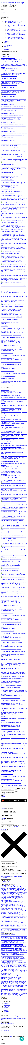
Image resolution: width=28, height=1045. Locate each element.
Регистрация (4, 796)
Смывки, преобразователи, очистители (17, 30)
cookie (10, 1036)
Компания (6, 42)
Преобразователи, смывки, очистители (16, 38)
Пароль (17, 791)
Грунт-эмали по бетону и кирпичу (15, 29)
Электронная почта (20, 788)
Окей (2, 1039)
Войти (2, 10)
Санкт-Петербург (5, 1022)
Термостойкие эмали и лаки (14, 22)
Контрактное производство (10, 47)
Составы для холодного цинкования (16, 27)
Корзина (3, 12)
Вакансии (9, 45)
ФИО (16, 862)
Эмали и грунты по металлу (14, 33)
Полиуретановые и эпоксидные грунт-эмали (12, 238)
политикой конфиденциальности (10, 827)
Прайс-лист (6, 41)
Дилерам (6, 46)
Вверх (2, 1043)
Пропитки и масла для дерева (14, 37)
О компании (10, 43)
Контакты (6, 49)
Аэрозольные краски (12, 39)
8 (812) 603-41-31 (5, 16)
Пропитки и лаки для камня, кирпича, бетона (12, 519)
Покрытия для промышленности (12, 21)
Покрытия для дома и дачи (10, 31)
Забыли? (3, 794)
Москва (2, 1023)
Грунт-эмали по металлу (13, 24)
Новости (3, 7)
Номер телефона (19, 865)
